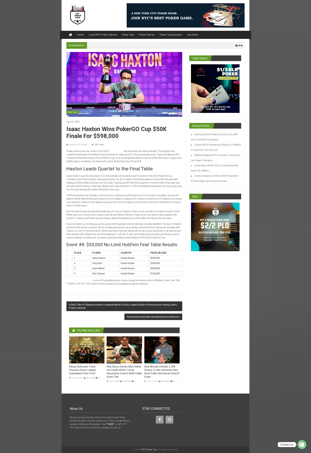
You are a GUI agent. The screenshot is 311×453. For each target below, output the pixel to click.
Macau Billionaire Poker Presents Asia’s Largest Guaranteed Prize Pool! (82, 370)
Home (80, 34)
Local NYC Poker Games (103, 34)
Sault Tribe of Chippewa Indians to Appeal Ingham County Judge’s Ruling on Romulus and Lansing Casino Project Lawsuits (123, 306)
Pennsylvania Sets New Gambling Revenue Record (152, 316)
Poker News (72, 112)
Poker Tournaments (171, 34)
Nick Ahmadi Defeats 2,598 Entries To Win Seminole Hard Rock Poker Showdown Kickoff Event (161, 371)
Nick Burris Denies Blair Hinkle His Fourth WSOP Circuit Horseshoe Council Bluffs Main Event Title (124, 371)
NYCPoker (90, 378)
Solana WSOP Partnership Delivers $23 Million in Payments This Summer (126, 45)
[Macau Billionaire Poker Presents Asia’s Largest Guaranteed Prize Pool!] (86, 349)
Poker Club (128, 34)
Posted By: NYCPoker (78, 144)
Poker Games (147, 34)
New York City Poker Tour (79, 280)
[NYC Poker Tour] (70, 35)
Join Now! (192, 34)
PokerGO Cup (116, 151)
